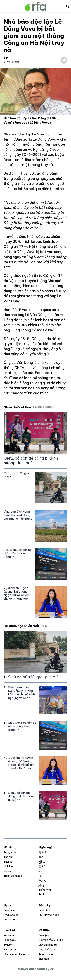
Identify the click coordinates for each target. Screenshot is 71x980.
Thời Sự (8, 861)
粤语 (41, 856)
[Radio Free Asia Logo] (35, 6)
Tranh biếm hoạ (13, 875)
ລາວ (41, 871)
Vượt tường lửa (48, 949)
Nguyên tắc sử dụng (51, 939)
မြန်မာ (42, 861)
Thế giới (8, 856)
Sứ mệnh (44, 935)
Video (7, 871)
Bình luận (9, 866)
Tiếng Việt (45, 889)
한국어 (42, 866)
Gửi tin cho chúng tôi (16, 954)
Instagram (10, 949)
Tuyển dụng (46, 954)
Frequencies (11, 914)
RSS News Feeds (49, 914)
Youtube (9, 935)
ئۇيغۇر (42, 885)
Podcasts (10, 919)
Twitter (8, 944)
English (43, 894)
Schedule (9, 910)
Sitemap (44, 958)
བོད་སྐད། (42, 880)
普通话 (42, 852)
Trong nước (10, 852)
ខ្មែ (40, 875)
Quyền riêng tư (48, 944)
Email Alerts (46, 910)
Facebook (10, 939)
